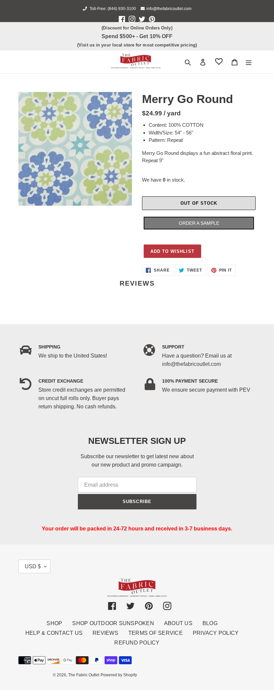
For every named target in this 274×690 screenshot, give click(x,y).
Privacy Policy (216, 633)
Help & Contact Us (54, 633)
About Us (178, 623)
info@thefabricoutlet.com (168, 8)
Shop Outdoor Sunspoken (113, 623)
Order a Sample (199, 223)
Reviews (105, 633)
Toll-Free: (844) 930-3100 (112, 8)
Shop (54, 623)
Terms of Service (155, 633)
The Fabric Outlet (83, 675)
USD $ (33, 566)
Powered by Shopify (119, 675)
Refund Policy (136, 643)
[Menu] (249, 62)
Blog (210, 623)
